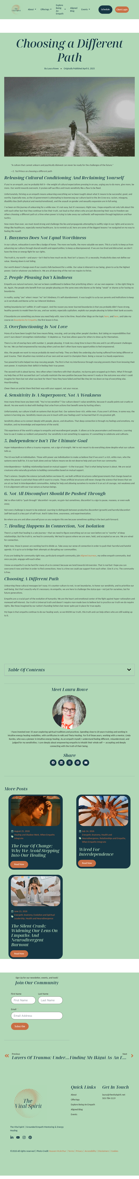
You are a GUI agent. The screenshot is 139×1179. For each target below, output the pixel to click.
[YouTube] (18, 1137)
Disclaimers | (104, 1151)
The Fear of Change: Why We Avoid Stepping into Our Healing (35, 850)
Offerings (45, 9)
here (106, 316)
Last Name (43, 993)
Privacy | (80, 1151)
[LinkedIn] (12, 1137)
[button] (129, 670)
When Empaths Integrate (94, 841)
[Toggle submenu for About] (35, 9)
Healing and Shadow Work (26, 834)
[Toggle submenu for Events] (89, 9)
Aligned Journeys (88, 555)
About (31, 9)
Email (13, 1009)
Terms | (72, 1151)
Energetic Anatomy (91, 834)
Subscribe (20, 1026)
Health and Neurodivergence (39, 918)
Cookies (114, 1151)
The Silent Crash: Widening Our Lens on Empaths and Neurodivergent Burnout (34, 935)
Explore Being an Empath (59, 9)
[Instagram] (24, 1137)
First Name (16, 993)
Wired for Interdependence (96, 851)
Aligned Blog (73, 9)
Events (84, 9)
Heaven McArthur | (58, 1151)
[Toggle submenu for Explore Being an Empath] (64, 9)
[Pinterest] (30, 1137)
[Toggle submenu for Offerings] (50, 9)
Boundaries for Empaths (25, 320)
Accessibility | (91, 1151)
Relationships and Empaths (112, 838)
